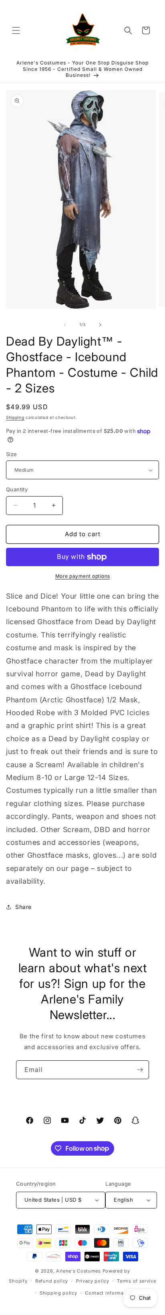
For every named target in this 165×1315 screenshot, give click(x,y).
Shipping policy (58, 1293)
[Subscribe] (140, 1069)
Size (11, 454)
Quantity (17, 489)
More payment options (82, 576)
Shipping (15, 417)
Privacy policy (92, 1281)
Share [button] (23, 906)
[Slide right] (100, 325)
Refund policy (51, 1281)
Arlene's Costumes (78, 1271)
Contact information (109, 1293)
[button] (16, 30)
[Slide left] (65, 325)
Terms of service (136, 1281)
